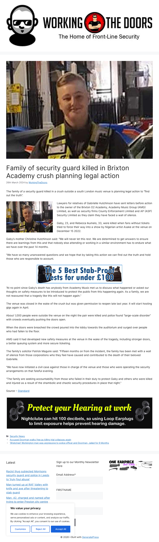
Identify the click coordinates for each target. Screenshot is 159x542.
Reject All (40, 529)
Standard (24, 390)
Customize (20, 529)
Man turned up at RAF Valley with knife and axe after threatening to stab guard (27, 488)
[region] (40, 519)
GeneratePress (90, 537)
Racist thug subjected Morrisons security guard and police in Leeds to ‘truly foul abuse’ (27, 475)
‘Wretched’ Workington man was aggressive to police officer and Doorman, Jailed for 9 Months (59, 443)
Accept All (60, 529)
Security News (17, 436)
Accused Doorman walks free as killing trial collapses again (40, 439)
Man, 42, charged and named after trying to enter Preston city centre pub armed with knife (28, 501)
